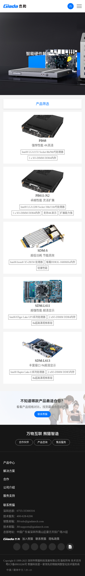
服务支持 (9, 495)
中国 (8, 570)
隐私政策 (54, 538)
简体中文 (18, 570)
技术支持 (76, 560)
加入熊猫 (27, 538)
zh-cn (28, 570)
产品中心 (9, 462)
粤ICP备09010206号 (16, 564)
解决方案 (9, 470)
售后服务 (61, 442)
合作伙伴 (24, 442)
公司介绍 (9, 487)
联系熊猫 (42, 414)
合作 (6, 479)
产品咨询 (42, 442)
